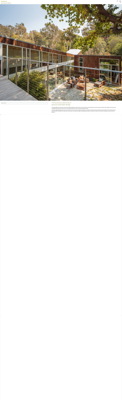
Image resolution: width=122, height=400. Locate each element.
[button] (53, 112)
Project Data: (3, 103)
